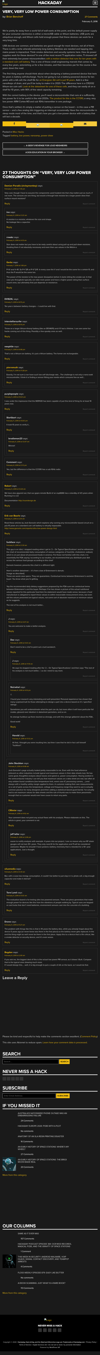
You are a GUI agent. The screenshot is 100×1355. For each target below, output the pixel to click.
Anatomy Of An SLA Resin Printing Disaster (41, 1136)
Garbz (9, 262)
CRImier (12, 810)
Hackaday (50, 2)
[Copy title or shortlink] (18, 21)
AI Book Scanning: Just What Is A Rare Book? (41, 1283)
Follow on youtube (13, 1079)
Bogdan (9, 952)
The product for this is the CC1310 (66, 98)
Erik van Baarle (12, 515)
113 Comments (27, 1288)
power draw (47, 135)
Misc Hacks (18, 132)
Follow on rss (17, 1079)
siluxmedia (10, 869)
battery (14, 135)
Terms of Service (25, 1345)
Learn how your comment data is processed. (65, 1042)
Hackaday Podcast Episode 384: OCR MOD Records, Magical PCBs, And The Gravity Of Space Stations (45, 1245)
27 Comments (91, 17)
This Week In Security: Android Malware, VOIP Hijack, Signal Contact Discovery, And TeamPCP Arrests (43, 1259)
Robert (8, 486)
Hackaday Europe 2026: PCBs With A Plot (39, 1126)
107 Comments (27, 1238)
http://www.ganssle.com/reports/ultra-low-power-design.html (31, 528)
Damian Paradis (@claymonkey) (21, 185)
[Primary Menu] (95, 3)
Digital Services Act (40, 1345)
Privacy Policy (91, 1342)
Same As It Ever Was (28, 1233)
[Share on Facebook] (4, 21)
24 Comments (26, 1120)
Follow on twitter (8, 1079)
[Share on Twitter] (7, 21)
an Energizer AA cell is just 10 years (57, 80)
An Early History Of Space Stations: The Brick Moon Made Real (42, 1160)
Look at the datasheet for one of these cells (45, 86)
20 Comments (27, 1167)
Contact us (21, 1079)
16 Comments (26, 1141)
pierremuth (12, 367)
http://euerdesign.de (27, 500)
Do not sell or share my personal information (64, 1345)
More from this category (15, 1175)
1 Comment (25, 1251)
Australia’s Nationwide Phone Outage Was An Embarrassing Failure (42, 1114)
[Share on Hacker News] (11, 21)
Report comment (89, 204)
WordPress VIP (54, 1347)
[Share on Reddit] (14, 21)
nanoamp (35, 135)
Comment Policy (89, 1036)
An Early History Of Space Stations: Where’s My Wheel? (43, 1148)
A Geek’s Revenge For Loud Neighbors (45, 145)
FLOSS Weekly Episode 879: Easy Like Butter (41, 1272)
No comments (26, 1131)
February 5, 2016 (90, 21)
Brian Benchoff (14, 16)
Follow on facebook (4, 1079)
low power (24, 135)
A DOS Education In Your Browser (45, 152)
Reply (7, 203)
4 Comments (26, 1266)
